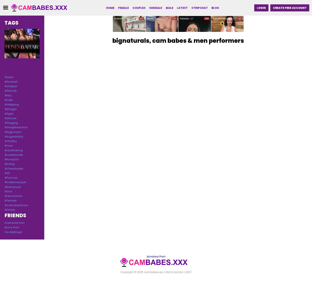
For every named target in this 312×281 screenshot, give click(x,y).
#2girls (9, 114)
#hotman (11, 178)
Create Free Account (290, 8)
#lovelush (11, 82)
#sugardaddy (14, 136)
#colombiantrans (16, 205)
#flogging (11, 123)
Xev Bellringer (13, 232)
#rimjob (10, 210)
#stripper (11, 86)
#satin (9, 77)
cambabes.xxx (153, 272)
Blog (215, 8)
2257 (188, 272)
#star (8, 191)
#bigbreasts (13, 132)
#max (9, 145)
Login (261, 8)
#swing (9, 164)
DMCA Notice (174, 272)
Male (169, 8)
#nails (9, 100)
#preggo (11, 109)
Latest (182, 8)
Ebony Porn (12, 227)
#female (11, 200)
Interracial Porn (15, 223)
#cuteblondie (14, 155)
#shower (11, 118)
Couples (139, 8)
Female (123, 8)
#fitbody (11, 91)
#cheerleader (14, 168)
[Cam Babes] (41, 7)
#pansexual (13, 187)
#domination (13, 196)
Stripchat (199, 8)
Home (110, 8)
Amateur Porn (156, 256)
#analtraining (14, 150)
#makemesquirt (16, 182)
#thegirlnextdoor (16, 127)
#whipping (12, 104)
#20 (7, 173)
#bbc (8, 95)
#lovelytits (12, 159)
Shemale (155, 8)
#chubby (11, 141)
